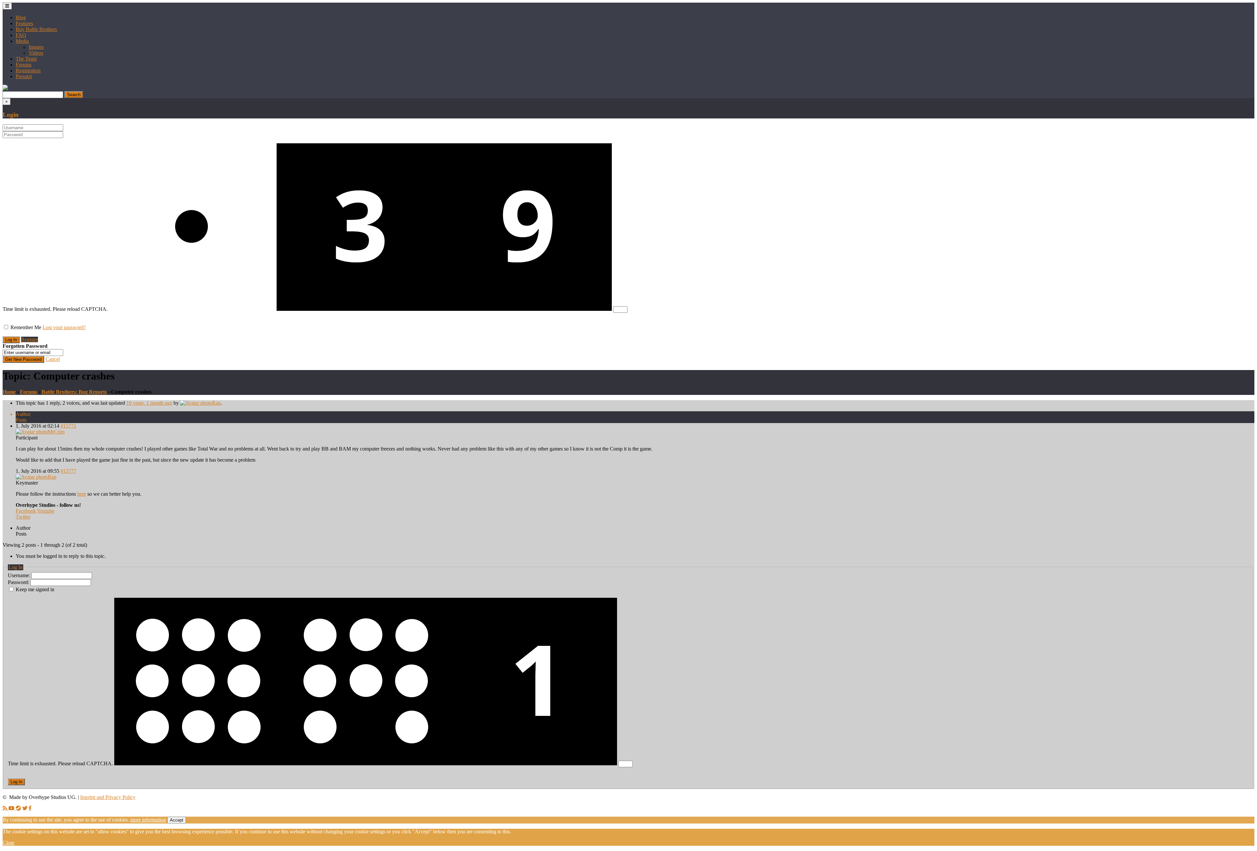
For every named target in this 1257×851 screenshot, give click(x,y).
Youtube (45, 511)
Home (9, 392)
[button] (5, 88)
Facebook (26, 511)
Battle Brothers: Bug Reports (74, 392)
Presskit (24, 76)
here (81, 494)
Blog (21, 17)
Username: (19, 575)
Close (8, 842)
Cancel (53, 359)
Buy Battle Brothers (36, 29)
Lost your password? (64, 327)
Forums (23, 64)
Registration (28, 70)
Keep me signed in (35, 589)
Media (22, 41)
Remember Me (25, 327)
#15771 (68, 426)
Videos (36, 53)
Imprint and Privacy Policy (108, 797)
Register (29, 339)
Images (36, 47)
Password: (19, 582)
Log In (16, 781)
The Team (26, 59)
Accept (176, 820)
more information (148, 820)
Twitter (23, 517)
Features (24, 23)
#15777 (68, 471)
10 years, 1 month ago (149, 403)
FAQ (21, 35)
